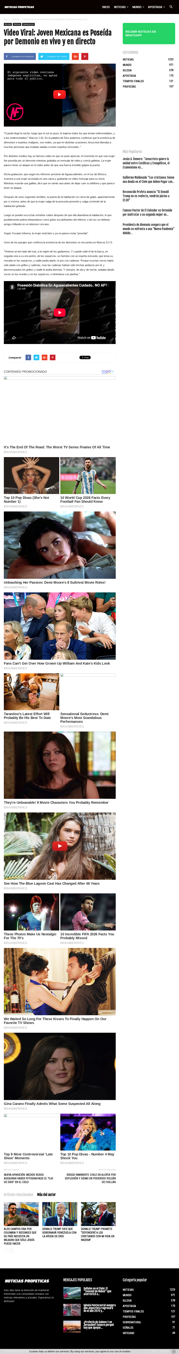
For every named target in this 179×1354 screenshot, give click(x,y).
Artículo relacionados (18, 1194)
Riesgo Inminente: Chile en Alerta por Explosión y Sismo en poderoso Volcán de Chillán (90, 1178)
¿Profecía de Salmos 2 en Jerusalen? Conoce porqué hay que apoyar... (99, 1324)
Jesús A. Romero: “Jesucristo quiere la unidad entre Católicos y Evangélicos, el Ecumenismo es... (146, 163)
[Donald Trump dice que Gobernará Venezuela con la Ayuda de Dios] (59, 1214)
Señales (128, 1327)
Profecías (129, 86)
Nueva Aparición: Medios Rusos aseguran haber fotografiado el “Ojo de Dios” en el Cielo (28, 1178)
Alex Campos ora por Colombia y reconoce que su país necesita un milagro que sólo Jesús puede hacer (20, 1236)
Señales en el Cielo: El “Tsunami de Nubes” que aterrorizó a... (97, 1291)
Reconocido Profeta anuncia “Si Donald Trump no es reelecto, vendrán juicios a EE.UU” (146, 196)
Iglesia (127, 70)
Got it (138, 1351)
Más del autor (46, 1194)
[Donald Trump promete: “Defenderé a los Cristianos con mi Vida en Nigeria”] (98, 1214)
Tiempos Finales (133, 81)
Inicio (106, 7)
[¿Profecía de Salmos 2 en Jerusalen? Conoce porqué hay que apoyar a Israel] (72, 1327)
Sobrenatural (28, 24)
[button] (171, 7)
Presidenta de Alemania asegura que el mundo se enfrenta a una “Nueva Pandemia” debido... (148, 229)
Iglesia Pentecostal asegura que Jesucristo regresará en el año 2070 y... (100, 1308)
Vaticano (128, 1333)
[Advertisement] (149, 120)
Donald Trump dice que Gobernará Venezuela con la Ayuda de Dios (59, 1232)
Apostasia (155, 7)
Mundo (136, 7)
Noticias (120, 7)
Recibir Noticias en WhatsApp (141, 33)
